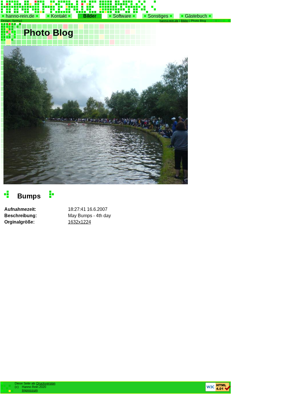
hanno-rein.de (20, 16)
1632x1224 (79, 221)
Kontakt (59, 16)
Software (122, 16)
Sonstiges (158, 16)
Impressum (30, 390)
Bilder (89, 16)
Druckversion (45, 383)
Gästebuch (196, 16)
